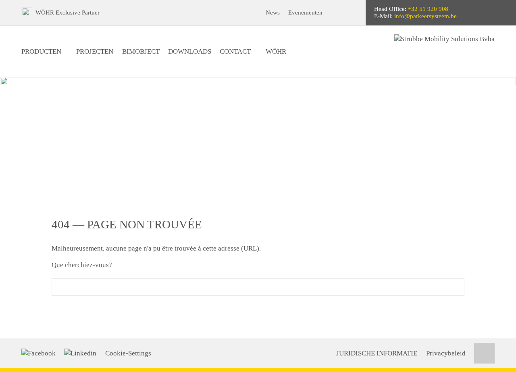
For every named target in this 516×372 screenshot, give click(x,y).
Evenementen (305, 12)
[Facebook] (38, 353)
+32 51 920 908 (428, 9)
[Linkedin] (80, 353)
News (273, 12)
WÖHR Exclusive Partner (67, 12)
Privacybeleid (446, 353)
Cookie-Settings (128, 353)
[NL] (352, 12)
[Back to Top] (484, 353)
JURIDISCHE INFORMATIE (376, 353)
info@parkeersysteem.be (425, 16)
